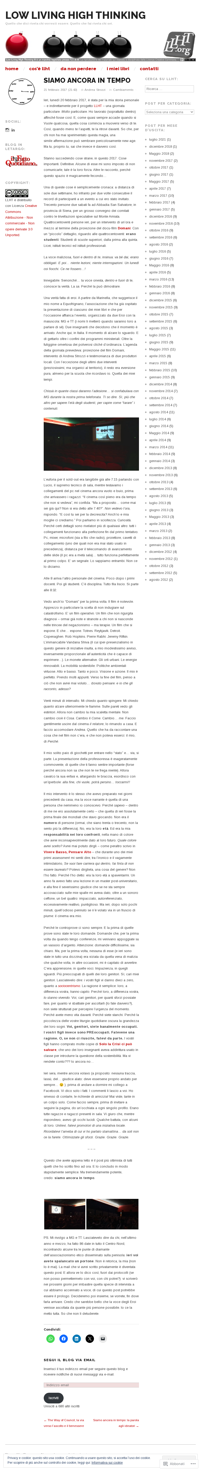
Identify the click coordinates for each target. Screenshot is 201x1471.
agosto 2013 (158, 496)
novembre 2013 (161, 475)
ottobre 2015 (158, 314)
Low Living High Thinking (75, 15)
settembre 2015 (160, 321)
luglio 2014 (157, 419)
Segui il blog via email (70, 1360)
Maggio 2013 (159, 517)
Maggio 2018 (159, 154)
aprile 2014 (157, 440)
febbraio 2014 (159, 454)
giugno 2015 (158, 342)
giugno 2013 (158, 510)
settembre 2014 (160, 405)
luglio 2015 (157, 335)
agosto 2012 (158, 580)
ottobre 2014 (158, 398)
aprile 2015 (157, 356)
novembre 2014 (161, 391)
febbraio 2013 (159, 538)
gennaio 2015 (159, 377)
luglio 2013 (157, 503)
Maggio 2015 (159, 349)
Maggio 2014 (159, 433)
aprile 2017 (157, 188)
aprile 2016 (157, 272)
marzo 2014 (158, 447)
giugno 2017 (158, 174)
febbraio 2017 (159, 202)
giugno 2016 (158, 258)
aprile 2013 (157, 524)
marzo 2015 (158, 363)
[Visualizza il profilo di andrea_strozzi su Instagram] (7, 130)
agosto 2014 (158, 412)
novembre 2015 (161, 307)
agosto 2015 (158, 328)
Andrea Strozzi (95, 89)
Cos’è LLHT (39, 69)
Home (12, 69)
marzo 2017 (158, 196)
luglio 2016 (157, 251)
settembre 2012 (160, 573)
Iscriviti (54, 1398)
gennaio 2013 (159, 545)
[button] (65, 1214)
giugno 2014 (158, 426)
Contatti (149, 69)
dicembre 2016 (160, 216)
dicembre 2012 (160, 552)
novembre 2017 (161, 161)
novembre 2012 (161, 559)
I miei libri (118, 69)
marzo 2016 (158, 279)
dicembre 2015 (160, 300)
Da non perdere (78, 69)
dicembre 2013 (160, 468)
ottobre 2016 (158, 230)
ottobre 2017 (158, 167)
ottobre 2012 (158, 566)
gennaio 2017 (159, 209)
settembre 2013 (160, 489)
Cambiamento (123, 89)
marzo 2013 (158, 531)
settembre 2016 (160, 237)
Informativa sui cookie (107, 1462)
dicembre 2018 (160, 146)
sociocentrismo (69, 986)
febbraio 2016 (159, 286)
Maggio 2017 (159, 181)
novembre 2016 (161, 223)
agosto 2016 (158, 244)
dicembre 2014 (160, 384)
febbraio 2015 (159, 370)
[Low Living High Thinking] (100, 48)
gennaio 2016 (159, 293)
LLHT (98, 106)
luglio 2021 (157, 139)
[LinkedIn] (13, 130)
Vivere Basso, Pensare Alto (67, 852)
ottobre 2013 (158, 482)
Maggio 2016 (159, 265)
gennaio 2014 (159, 461)
